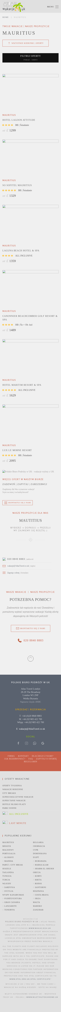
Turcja (6, 880)
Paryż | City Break (12, 865)
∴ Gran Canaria (11, 902)
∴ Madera (7, 861)
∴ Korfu (37, 876)
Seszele (6, 869)
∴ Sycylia (7, 891)
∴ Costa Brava (41, 895)
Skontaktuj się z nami (32, 628)
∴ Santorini (39, 887)
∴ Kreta (37, 880)
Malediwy (8, 850)
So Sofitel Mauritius (17, 185)
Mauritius (8, 842)
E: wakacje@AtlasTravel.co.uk (30, 729)
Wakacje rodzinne (12, 789)
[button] (53, 7)
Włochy (6, 884)
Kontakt (23, 756)
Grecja (37, 872)
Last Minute (17, 823)
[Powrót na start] (13, 7)
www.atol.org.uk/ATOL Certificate (30, 979)
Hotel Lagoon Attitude (18, 120)
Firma (11, 756)
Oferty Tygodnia (12, 786)
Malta (36, 902)
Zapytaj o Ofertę (46, 759)
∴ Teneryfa (8, 910)
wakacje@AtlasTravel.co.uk (18, 566)
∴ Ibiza (37, 898)
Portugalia (8, 853)
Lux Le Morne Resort (17, 450)
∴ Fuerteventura (12, 898)
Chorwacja (39, 846)
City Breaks (9, 793)
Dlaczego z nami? (42, 756)
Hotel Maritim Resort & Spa (21, 385)
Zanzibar (38, 910)
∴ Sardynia (8, 887)
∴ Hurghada (40, 861)
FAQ (30, 759)
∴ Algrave (8, 857)
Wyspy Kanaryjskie (13, 895)
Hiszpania (38, 891)
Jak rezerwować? (14, 759)
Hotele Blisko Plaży (14, 804)
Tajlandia (8, 872)
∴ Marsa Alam (40, 865)
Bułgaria (38, 842)
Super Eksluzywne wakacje (18, 797)
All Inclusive (18, 814)
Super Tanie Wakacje (14, 800)
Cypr (35, 850)
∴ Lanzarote (9, 906)
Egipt (36, 857)
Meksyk (6, 846)
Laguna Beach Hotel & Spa (20, 250)
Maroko (37, 906)
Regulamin (30, 761)
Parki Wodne (9, 808)
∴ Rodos (37, 884)
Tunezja (7, 876)
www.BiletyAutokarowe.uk (42, 997)
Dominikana (40, 853)
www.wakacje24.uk (40, 928)
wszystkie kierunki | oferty (28, 43)
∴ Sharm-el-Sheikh (43, 869)
